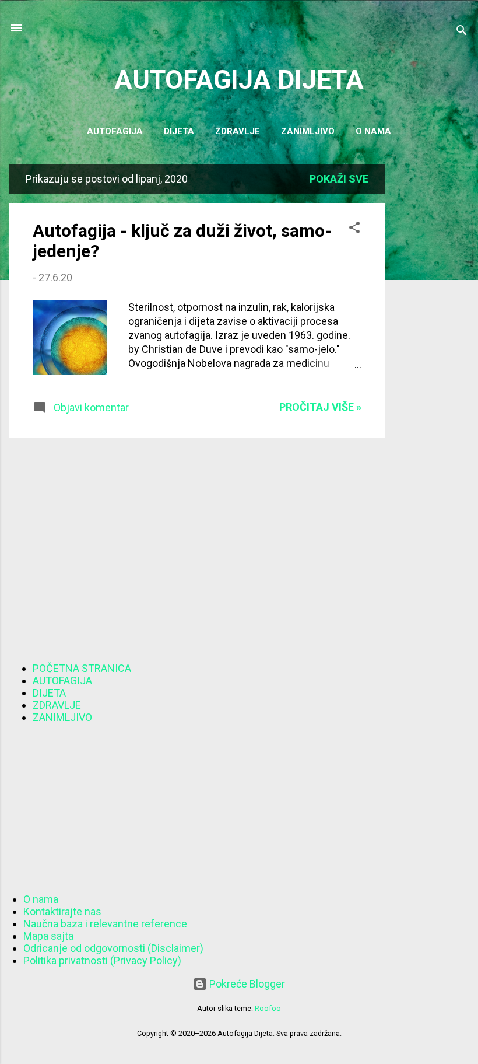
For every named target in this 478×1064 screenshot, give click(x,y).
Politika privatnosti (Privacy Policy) (102, 960)
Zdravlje (237, 131)
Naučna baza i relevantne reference (105, 924)
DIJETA (49, 693)
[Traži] (462, 32)
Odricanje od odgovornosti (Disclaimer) (113, 948)
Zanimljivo (308, 131)
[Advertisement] (431, 339)
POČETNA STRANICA (82, 668)
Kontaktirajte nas (62, 911)
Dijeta (179, 131)
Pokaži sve (339, 179)
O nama (373, 131)
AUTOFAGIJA (62, 680)
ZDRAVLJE (57, 705)
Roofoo (268, 1008)
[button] (354, 229)
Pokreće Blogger (246, 984)
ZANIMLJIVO (62, 717)
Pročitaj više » (320, 407)
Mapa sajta (48, 936)
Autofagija (115, 131)
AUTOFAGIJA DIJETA (239, 79)
